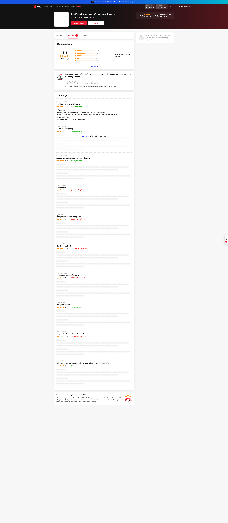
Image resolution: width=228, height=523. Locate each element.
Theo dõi (96, 23)
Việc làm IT (47, 6)
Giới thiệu (59, 35)
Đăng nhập (85, 136)
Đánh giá (72, 35)
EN (190, 6)
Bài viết (85, 35)
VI (193, 6)
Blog (66, 6)
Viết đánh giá (79, 23)
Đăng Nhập (184, 6)
